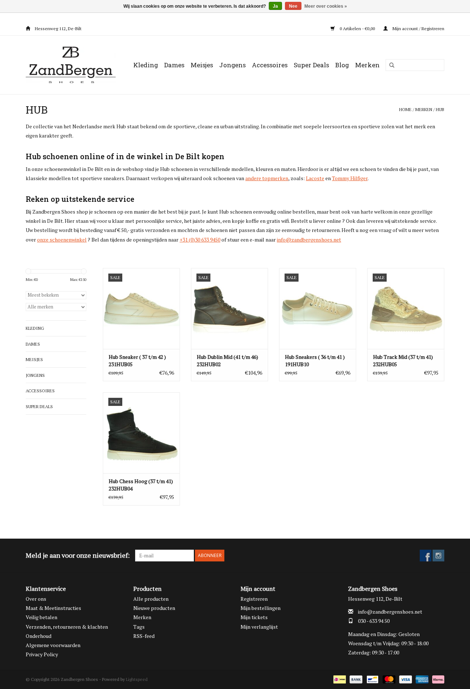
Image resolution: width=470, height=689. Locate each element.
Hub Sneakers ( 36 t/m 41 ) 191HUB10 (315, 360)
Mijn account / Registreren (417, 28)
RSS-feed (144, 635)
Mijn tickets (254, 617)
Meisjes (202, 65)
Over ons (36, 598)
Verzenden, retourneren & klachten (67, 626)
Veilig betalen (41, 617)
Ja (275, 6)
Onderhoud (38, 635)
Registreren (254, 598)
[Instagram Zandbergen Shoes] (438, 555)
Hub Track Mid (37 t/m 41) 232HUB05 (403, 360)
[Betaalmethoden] (339, 679)
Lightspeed (137, 679)
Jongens (232, 65)
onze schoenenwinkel (62, 239)
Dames (174, 65)
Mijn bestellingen (261, 607)
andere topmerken (266, 178)
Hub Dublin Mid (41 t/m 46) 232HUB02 (227, 360)
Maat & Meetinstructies (53, 607)
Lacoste (315, 178)
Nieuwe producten (154, 607)
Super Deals (311, 65)
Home (405, 109)
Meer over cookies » (325, 6)
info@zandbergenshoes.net (309, 239)
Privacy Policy (42, 654)
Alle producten (151, 598)
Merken (367, 65)
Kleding (145, 65)
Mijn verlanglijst (259, 626)
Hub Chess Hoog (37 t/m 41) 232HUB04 (141, 485)
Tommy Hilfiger (350, 178)
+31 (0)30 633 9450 (200, 239)
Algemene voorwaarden (53, 645)
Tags (139, 626)
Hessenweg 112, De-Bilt (58, 28)
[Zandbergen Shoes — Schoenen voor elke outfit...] (72, 65)
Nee (293, 6)
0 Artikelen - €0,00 (357, 28)
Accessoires (270, 65)
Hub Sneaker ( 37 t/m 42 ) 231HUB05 (137, 360)
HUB (440, 109)
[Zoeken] (389, 65)
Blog (342, 65)
